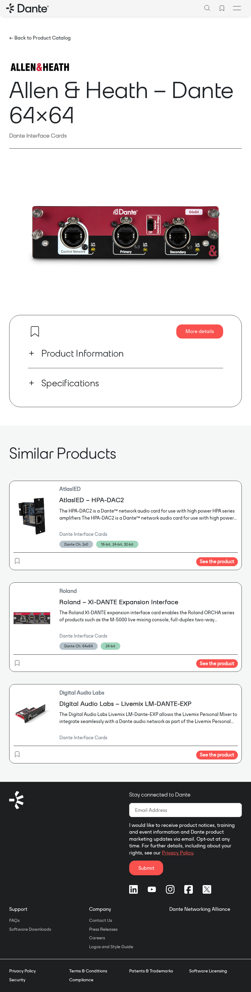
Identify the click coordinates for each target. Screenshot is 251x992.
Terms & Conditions (88, 971)
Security (17, 980)
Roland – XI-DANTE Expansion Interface (118, 602)
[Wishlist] (222, 8)
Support (18, 909)
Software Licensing (208, 971)
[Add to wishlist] (35, 331)
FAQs (14, 920)
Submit (146, 868)
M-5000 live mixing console (139, 620)
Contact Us (100, 920)
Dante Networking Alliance (199, 909)
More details (199, 331)
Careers (97, 938)
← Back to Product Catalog (40, 38)
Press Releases (103, 929)
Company (100, 909)
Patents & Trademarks (151, 971)
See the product (217, 561)
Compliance (81, 980)
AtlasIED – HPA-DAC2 (91, 500)
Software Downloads (30, 929)
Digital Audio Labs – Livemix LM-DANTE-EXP (125, 703)
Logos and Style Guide (111, 946)
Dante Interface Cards (38, 135)
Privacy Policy (177, 853)
